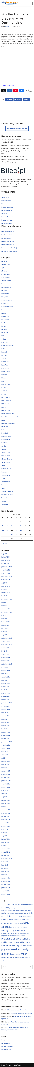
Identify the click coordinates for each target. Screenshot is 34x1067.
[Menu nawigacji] (30, 3)
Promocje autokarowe (8, 423)
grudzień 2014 (5, 735)
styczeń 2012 (5, 849)
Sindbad (26, 99)
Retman (3, 430)
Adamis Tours (5, 264)
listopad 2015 (5, 699)
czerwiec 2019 (5, 631)
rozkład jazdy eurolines (17, 946)
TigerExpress (5, 475)
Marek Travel (5, 371)
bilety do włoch (7, 919)
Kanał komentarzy (7, 1046)
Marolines (4, 375)
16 (21, 530)
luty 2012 (4, 845)
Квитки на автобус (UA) (9, 248)
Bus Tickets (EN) (6, 235)
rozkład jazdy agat (9, 942)
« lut (2, 543)
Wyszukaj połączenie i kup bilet (17, 128)
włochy (27, 957)
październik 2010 (6, 887)
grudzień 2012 (5, 813)
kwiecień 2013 (5, 800)
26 (3, 538)
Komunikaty (5, 362)
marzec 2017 (5, 648)
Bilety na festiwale (6, 223)
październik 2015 (6, 703)
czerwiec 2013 (5, 793)
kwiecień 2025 (5, 557)
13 (7, 530)
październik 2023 (6, 576)
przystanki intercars (19, 935)
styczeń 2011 (5, 878)
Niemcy (4, 930)
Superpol (4, 472)
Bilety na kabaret (6, 210)
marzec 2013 (5, 803)
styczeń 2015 (5, 732)
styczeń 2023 (5, 592)
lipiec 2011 (4, 865)
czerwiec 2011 (5, 868)
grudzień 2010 (5, 881)
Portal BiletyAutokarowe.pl (9, 417)
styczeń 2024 (5, 573)
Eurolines (4, 323)
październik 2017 (6, 644)
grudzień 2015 (5, 696)
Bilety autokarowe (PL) (8, 231)
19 (3, 534)
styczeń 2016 (5, 693)
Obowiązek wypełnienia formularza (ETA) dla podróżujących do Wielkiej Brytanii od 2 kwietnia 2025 (16, 151)
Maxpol (3, 378)
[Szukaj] (30, 967)
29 (16, 538)
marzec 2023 (5, 586)
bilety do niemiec (14, 916)
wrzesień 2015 (5, 706)
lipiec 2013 (4, 790)
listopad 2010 (5, 884)
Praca (3, 420)
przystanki (4, 933)
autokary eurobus (24, 908)
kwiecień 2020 (5, 622)
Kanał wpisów (5, 1043)
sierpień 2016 (5, 670)
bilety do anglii (23, 913)
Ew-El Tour (4, 332)
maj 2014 (4, 758)
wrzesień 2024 (5, 570)
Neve (3, 1065)
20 (7, 534)
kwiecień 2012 (5, 839)
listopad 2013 (5, 777)
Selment (4, 449)
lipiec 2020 (4, 615)
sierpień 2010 (5, 894)
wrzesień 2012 (5, 823)
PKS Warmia (5, 404)
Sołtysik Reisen (6, 469)
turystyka (17, 957)
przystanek (17, 99)
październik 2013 (6, 781)
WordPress (17, 1065)
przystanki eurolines (7, 935)
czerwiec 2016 (5, 677)
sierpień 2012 (5, 826)
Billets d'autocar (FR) (7, 241)
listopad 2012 (5, 816)
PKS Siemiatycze (6, 400)
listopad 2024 (5, 563)
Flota (2, 336)
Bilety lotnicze (5, 297)
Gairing (3, 339)
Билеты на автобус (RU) (9, 251)
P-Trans (3, 394)
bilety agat (24, 910)
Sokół (3, 465)
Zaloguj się (4, 1040)
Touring (3, 478)
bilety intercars (10, 923)
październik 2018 (6, 638)
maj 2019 (4, 635)
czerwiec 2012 (5, 832)
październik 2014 (6, 742)
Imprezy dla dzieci (7, 217)
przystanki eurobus (23, 933)
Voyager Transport (7, 491)
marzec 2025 (5, 560)
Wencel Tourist (5, 498)
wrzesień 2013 (5, 784)
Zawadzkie (4, 504)
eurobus (13, 927)
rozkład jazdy (27, 939)
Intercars (4, 355)
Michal (7, 26)
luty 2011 (4, 875)
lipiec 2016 (4, 674)
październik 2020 (6, 612)
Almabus (4, 271)
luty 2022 (4, 596)
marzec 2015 (5, 725)
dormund (9, 99)
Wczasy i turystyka (7, 494)
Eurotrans (4, 329)
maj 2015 (4, 719)
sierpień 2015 (5, 709)
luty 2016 (4, 690)
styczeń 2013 (5, 810)
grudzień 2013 (5, 774)
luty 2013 (4, 806)
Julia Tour (4, 358)
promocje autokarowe (20, 931)
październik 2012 (6, 819)
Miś (2, 381)
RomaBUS (4, 433)
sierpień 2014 (5, 748)
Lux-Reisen (4, 368)
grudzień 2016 (5, 657)
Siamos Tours (5, 456)
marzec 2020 (5, 625)
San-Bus (4, 443)
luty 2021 (4, 605)
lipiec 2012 (4, 829)
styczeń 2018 (5, 641)
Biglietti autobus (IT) (7, 244)
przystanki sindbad (11, 938)
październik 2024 (6, 567)
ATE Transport (5, 277)
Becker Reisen (6, 287)
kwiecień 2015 (5, 722)
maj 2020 (4, 618)
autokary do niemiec (16, 905)
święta (3, 960)
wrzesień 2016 (5, 667)
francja (25, 927)
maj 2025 (4, 554)
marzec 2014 (5, 764)
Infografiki (4, 352)
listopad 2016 (5, 661)
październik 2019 (6, 628)
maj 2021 (4, 602)
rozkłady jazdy (14, 954)
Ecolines (4, 310)
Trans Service (5, 481)
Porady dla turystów (7, 413)
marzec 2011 (5, 871)
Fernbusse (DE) (6, 238)
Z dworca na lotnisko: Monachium (17, 1010)
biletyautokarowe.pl (14, 913)
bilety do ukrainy (27, 916)
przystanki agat (12, 933)
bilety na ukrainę (19, 923)
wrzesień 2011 (5, 862)
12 (3, 530)
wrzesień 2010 (5, 891)
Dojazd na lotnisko (7, 306)
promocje (11, 930)
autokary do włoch (15, 908)
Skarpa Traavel (6, 462)
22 (16, 534)
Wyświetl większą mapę (8, 85)
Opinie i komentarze (7, 391)
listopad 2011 (5, 855)
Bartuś (3, 284)
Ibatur (3, 349)
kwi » (6, 543)
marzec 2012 (5, 842)
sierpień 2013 (5, 787)
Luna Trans (4, 365)
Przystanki (4, 426)
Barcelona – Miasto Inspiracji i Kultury (13, 156)
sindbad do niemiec (8, 957)
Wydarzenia (5, 197)
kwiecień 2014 (5, 761)
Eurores (3, 326)
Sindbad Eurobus (6, 459)
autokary (3, 905)
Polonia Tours (5, 410)
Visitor (3, 488)
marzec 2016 (5, 686)
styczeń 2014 (5, 771)
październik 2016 (6, 664)
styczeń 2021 (5, 609)
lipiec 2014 (4, 751)
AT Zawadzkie (5, 274)
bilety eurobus (19, 919)
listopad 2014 (5, 738)
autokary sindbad (16, 910)
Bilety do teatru (6, 204)
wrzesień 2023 (5, 580)
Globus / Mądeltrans (7, 345)
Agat (2, 268)
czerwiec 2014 (5, 755)
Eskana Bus (5, 316)
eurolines (19, 927)
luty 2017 (4, 651)
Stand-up (4, 213)
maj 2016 (4, 680)
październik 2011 (6, 858)
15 (16, 530)
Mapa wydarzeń (6, 200)
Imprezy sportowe (7, 220)
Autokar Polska (6, 280)
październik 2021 (6, 599)
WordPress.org (6, 1049)
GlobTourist (4, 342)
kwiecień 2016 (5, 683)
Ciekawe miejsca (6, 300)
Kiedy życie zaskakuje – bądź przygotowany (15, 145)
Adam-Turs (4, 261)
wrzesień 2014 (5, 745)
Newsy (3, 387)
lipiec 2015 (4, 712)
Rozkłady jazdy (6, 436)
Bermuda (4, 290)
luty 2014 (4, 768)
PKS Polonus (5, 397)
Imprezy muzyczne (7, 207)
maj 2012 (4, 836)
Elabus (3, 313)
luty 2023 (4, 589)
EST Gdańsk (5, 319)
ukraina (22, 957)
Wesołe (3, 501)
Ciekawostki (5, 303)
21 (12, 534)
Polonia (3, 407)
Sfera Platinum (5, 452)
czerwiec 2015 (5, 716)
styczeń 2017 (5, 654)
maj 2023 (4, 583)
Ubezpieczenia (6, 485)
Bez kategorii (5, 293)
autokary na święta (6, 910)
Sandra (3, 446)
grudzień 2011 (5, 852)
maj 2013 (4, 797)
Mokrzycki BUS (6, 384)
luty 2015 (4, 729)
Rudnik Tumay (5, 439)
